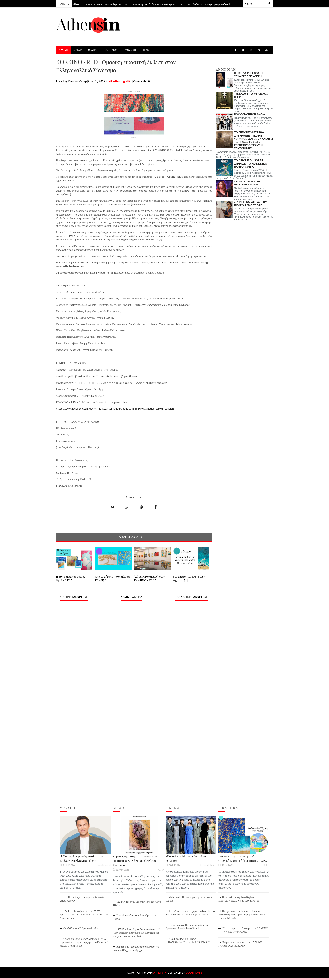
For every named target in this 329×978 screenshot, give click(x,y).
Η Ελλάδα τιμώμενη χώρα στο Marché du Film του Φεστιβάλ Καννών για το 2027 (190, 912)
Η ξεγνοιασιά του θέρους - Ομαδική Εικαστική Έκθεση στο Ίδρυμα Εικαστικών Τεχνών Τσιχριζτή (241, 914)
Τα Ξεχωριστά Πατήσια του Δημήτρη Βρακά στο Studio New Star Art (187, 926)
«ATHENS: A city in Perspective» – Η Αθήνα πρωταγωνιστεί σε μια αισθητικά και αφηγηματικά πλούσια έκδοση (136, 933)
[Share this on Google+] (127, 507)
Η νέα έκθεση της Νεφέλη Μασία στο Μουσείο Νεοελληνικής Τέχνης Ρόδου (240, 898)
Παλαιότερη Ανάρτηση (191, 596)
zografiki (126, 81)
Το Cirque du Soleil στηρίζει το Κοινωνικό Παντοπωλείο (250, 163)
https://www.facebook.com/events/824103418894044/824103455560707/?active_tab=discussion (115, 408)
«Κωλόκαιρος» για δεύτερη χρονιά (247, 183)
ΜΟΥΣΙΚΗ (130, 50)
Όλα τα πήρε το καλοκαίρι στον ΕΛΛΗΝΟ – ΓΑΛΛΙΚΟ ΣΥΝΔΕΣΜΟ (243, 930)
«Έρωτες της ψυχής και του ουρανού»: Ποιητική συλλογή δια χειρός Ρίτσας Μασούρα (135, 860)
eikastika (114, 81)
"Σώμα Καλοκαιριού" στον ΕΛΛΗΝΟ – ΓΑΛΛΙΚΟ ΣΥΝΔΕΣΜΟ (241, 944)
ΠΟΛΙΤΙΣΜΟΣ (110, 50)
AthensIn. (160, 972)
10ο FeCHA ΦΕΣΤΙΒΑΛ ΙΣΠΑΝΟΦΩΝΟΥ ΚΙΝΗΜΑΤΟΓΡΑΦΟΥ (188, 940)
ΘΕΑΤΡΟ (92, 50)
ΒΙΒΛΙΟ (146, 50)
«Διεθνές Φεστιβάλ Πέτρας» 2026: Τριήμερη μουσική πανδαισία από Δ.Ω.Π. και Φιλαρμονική (84, 914)
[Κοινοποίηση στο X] (113, 507)
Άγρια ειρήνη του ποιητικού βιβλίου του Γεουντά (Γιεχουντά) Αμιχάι (136, 948)
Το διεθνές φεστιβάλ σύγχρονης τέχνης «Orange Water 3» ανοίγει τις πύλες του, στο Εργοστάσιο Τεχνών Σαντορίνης (253, 140)
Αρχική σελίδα (131, 596)
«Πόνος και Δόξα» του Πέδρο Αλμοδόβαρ (250, 204)
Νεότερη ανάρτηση (74, 596)
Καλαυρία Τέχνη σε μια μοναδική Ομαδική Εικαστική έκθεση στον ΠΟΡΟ (216, 4)
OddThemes (194, 972)
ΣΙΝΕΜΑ (77, 50)
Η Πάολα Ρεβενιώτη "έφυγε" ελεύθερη (248, 75)
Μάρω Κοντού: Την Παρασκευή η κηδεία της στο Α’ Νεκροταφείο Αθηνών (119, 4)
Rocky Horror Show (249, 114)
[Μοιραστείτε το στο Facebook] (156, 507)
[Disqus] (134, 652)
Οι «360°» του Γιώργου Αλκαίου (80, 928)
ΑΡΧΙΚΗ (63, 50)
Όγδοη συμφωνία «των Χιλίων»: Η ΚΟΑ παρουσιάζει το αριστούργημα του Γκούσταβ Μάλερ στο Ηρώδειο (84, 942)
